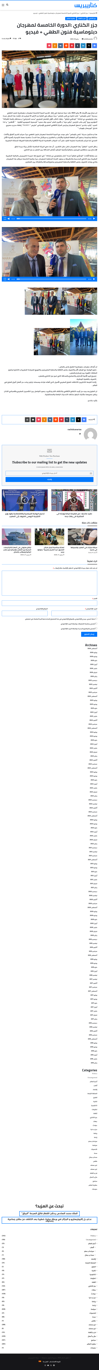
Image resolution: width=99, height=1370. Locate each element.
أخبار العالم (93, 1081)
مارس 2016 (93, 1059)
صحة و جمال (93, 1157)
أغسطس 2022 (92, 816)
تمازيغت (94, 1109)
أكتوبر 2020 (93, 899)
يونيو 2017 (93, 999)
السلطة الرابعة (92, 1093)
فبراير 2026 (93, 672)
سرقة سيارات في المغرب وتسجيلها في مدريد (84, 548)
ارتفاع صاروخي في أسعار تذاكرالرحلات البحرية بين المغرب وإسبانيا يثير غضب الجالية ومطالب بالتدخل (17, 550)
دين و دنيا (94, 1129)
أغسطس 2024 (92, 728)
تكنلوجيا (94, 1105)
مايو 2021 (94, 871)
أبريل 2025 (93, 712)
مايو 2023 (94, 780)
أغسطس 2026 (92, 648)
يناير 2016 (94, 1063)
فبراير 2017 (93, 1015)
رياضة (95, 1133)
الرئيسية (92, 13)
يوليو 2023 (93, 772)
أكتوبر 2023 (93, 760)
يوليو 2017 (93, 995)
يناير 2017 (94, 1019)
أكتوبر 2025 (93, 688)
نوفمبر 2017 (93, 979)
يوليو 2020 (93, 911)
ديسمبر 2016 (93, 1023)
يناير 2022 (93, 844)
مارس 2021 (93, 879)
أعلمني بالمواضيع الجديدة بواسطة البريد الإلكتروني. (78, 628)
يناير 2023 (93, 796)
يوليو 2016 (93, 1043)
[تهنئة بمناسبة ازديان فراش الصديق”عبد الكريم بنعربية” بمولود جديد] (49, 536)
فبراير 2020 (93, 931)
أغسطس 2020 (92, 907)
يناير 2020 (93, 935)
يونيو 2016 (93, 1047)
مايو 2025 (94, 708)
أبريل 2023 (93, 784)
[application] (49, 194)
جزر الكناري (84, 13)
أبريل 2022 (93, 832)
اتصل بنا (45, 1361)
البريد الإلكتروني (91, 609)
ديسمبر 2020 (92, 891)
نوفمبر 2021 (93, 851)
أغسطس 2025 (92, 696)
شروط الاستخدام (55, 1361)
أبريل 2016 (94, 1055)
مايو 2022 (94, 828)
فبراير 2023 (93, 792)
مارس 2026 (93, 668)
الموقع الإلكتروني (42, 609)
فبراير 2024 (93, 752)
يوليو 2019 (93, 959)
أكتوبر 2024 (93, 720)
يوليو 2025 (93, 700)
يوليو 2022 (93, 820)
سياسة (94, 1145)
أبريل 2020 (93, 923)
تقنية (95, 1101)
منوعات (94, 1189)
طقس (95, 1161)
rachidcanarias (88, 39)
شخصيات (94, 1149)
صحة (95, 1153)
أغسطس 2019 (92, 955)
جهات (95, 1121)
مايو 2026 (94, 660)
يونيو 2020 (93, 915)
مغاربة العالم (71, 18)
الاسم (94, 598)
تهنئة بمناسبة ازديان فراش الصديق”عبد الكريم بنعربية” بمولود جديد (50, 550)
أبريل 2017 (94, 1007)
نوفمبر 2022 (93, 804)
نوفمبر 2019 (93, 943)
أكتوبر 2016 (93, 1031)
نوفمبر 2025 (93, 684)
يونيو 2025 (93, 704)
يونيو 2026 (93, 656)
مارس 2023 (93, 788)
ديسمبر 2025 (92, 680)
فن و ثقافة (81, 18)
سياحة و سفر (92, 1141)
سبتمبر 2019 (93, 951)
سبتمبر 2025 (92, 692)
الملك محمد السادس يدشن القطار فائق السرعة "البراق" (49, 1214)
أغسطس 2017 (92, 991)
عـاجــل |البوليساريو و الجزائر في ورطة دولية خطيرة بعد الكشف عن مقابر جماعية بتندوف (50, 1220)
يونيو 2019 (93, 963)
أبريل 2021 (94, 875)
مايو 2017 (94, 1003)
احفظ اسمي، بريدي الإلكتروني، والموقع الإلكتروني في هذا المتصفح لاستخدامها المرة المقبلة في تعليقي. (60, 619)
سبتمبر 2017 (93, 987)
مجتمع (95, 1181)
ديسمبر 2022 (92, 800)
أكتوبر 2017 (93, 983)
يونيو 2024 (93, 736)
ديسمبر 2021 (93, 847)
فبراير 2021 (93, 883)
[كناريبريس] (85, 5)
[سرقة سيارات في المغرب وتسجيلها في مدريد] (82, 536)
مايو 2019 (94, 967)
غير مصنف (93, 1165)
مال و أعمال (93, 1177)
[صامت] (9, 218)
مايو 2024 (94, 740)
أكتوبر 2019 (93, 947)
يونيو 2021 (93, 867)
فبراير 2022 (93, 840)
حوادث (95, 1125)
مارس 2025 (93, 716)
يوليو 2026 (93, 652)
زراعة (95, 1137)
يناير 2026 (93, 676)
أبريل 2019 (94, 971)
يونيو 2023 (93, 776)
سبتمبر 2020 (92, 903)
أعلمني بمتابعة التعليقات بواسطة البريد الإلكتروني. (77, 624)
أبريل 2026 (93, 664)
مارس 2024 (93, 748)
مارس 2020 (93, 927)
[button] (49, 194)
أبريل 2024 (93, 744)
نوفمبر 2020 (93, 895)
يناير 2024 (93, 756)
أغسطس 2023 (92, 768)
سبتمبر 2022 (92, 812)
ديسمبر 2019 (93, 939)
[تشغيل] (94, 218)
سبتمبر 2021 (93, 855)
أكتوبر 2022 (93, 808)
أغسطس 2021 (92, 859)
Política (94, 1073)
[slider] (51, 218)
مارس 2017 (93, 1011)
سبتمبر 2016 (93, 1035)
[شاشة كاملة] (5, 218)
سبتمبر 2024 (92, 724)
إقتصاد (95, 1089)
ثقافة (95, 1113)
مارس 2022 (93, 836)
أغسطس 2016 (92, 1039)
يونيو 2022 (93, 824)
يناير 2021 (94, 887)
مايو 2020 (94, 919)
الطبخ (95, 1097)
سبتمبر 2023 (92, 764)
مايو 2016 (94, 1051)
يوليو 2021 (93, 863)
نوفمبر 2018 (93, 975)
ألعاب (95, 1085)
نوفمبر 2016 (93, 1027)
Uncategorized (92, 1077)
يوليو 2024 (93, 732)
